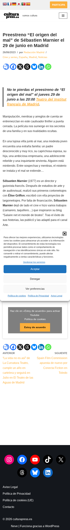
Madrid (33, 57)
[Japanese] (19, 4)
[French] (9, 4)
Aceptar (35, 268)
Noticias (42, 57)
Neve (14, 526)
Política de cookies (17, 296)
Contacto (8, 506)
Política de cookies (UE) (18, 500)
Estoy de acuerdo (35, 327)
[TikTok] (48, 459)
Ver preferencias (35, 288)
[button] (64, 233)
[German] (14, 4)
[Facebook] (13, 67)
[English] (5, 4)
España (23, 57)
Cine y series (10, 57)
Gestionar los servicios (34, 262)
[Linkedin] (41, 67)
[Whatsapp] (48, 67)
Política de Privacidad (38, 296)
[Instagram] (9, 459)
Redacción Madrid (34, 52)
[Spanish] (28, 4)
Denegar (35, 278)
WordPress (52, 526)
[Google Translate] (6, 67)
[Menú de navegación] (63, 16)
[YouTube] (35, 459)
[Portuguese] (23, 4)
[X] (20, 67)
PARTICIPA (58, 4)
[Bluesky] (34, 67)
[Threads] (27, 67)
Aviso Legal (56, 296)
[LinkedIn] (48, 472)
